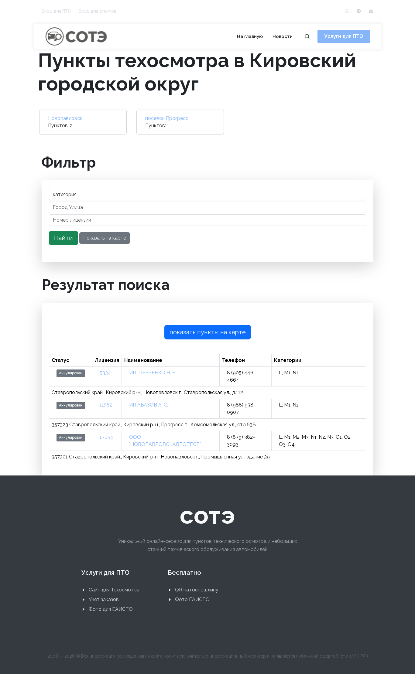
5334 (105, 373)
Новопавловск (65, 118)
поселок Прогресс (166, 118)
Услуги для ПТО (343, 36)
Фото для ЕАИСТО (111, 609)
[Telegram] (359, 11)
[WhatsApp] (347, 11)
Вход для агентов (97, 11)
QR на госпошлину (196, 590)
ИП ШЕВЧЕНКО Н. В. (153, 373)
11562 (106, 405)
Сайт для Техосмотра (114, 590)
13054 (106, 437)
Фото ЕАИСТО (192, 599)
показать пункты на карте (208, 332)
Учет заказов (104, 599)
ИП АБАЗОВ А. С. (148, 405)
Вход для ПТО (56, 11)
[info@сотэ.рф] (371, 11)
